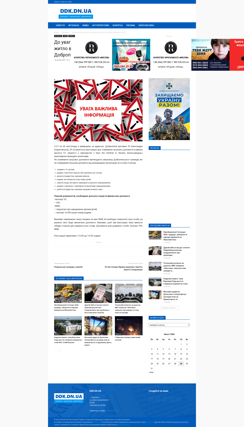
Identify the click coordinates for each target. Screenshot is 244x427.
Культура (57, 301)
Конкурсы (118, 25)
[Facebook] (171, 2)
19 (163, 359)
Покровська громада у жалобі (68, 267)
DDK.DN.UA (97, 422)
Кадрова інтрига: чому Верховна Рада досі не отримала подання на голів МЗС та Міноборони (68, 339)
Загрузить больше (169, 308)
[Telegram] (175, 2)
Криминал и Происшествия (94, 301)
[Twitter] (179, 2)
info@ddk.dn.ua (112, 411)
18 (158, 359)
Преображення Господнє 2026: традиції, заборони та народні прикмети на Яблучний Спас (66, 307)
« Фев (151, 372)
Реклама (130, 25)
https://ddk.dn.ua (124, 425)
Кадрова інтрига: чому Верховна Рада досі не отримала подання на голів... (176, 281)
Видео (86, 25)
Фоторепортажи (100, 25)
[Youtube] (188, 2)
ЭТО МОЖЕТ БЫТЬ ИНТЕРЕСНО (69, 279)
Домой (56, 32)
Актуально (73, 25)
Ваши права (119, 301)
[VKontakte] (184, 2)
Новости (60, 25)
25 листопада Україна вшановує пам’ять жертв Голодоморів (124, 268)
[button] (187, 25)
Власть (57, 334)
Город (65, 36)
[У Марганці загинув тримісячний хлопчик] (129, 325)
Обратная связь (146, 25)
